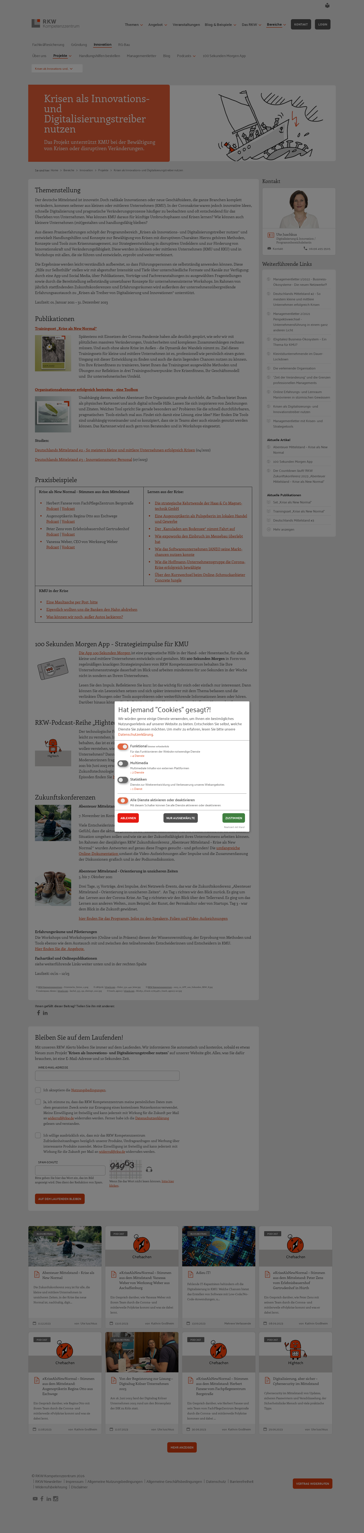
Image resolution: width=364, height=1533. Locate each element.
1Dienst (136, 788)
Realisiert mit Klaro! (234, 826)
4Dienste (137, 755)
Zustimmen (233, 818)
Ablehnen (128, 818)
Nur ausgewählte (180, 818)
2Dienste (137, 772)
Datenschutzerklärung (135, 734)
